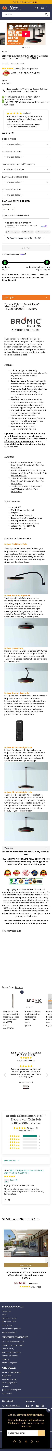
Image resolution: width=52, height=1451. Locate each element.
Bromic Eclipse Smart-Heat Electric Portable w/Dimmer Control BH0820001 (25, 440)
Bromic (5, 63)
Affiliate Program (9, 1362)
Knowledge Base (9, 1383)
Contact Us (7, 1376)
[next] (47, 1262)
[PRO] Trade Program (11, 1390)
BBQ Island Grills (9, 1321)
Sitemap (5, 1359)
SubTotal (7, 201)
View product (26, 1265)
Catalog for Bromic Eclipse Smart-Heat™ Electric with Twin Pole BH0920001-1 (26, 489)
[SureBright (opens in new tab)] (44, 226)
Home (4, 52)
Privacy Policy (8, 1349)
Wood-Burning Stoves (11, 1328)
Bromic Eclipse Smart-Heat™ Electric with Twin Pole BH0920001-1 (24, 1171)
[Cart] (42, 8)
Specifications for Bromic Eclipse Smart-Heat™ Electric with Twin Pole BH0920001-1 (27, 465)
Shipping (5, 215)
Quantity (6, 204)
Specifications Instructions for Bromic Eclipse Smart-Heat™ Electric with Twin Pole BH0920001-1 (29, 473)
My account (7, 1393)
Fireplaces (6, 1311)
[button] (8, 68)
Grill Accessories (9, 1332)
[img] (26, 1057)
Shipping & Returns (10, 1356)
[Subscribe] (41, 1433)
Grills (4, 1314)
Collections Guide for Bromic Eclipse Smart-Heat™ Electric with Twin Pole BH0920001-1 (27, 481)
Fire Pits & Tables (9, 1318)
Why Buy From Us (9, 1379)
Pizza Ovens (7, 1325)
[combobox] (26, 14)
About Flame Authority (11, 1372)
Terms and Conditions (11, 1352)
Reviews (5, 1386)
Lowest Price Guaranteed (13, 1342)
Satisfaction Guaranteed (12, 1345)
